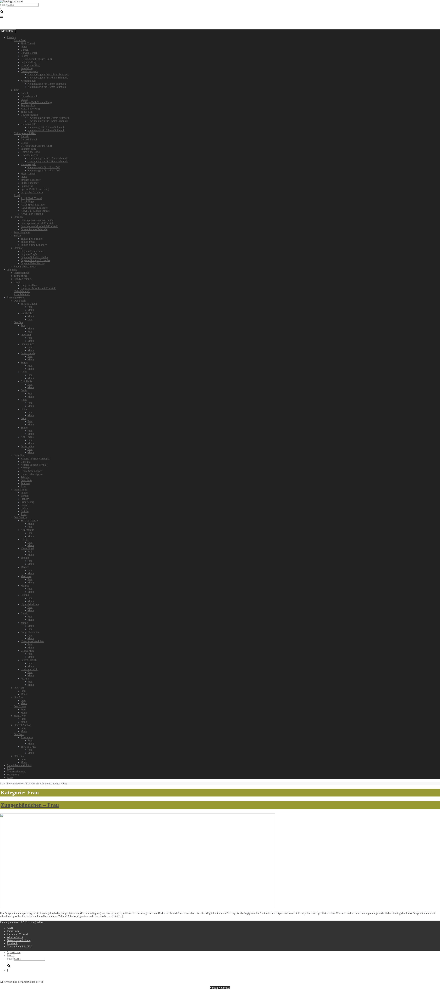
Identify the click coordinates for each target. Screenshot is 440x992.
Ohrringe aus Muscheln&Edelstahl (39, 226)
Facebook (12, 943)
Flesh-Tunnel (28, 43)
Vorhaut (25, 495)
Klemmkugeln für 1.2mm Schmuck (47, 83)
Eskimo (25, 594)
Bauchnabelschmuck (25, 266)
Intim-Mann (20, 489)
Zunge (24, 622)
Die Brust (19, 734)
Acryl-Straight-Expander (34, 207)
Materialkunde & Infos (19, 765)
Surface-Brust (28, 746)
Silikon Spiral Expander (34, 244)
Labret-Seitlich (29, 659)
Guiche (25, 511)
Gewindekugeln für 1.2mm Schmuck (48, 158)
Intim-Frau (19, 455)
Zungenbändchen (30, 632)
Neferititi (25, 467)
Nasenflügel (27, 548)
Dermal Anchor (22, 725)
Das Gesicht (20, 517)
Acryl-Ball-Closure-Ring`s (35, 210)
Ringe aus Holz (29, 285)
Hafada (25, 508)
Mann (31, 309)
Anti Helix (26, 381)
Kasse (10, 777)
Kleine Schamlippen (32, 474)
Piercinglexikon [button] (15, 297)
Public (24, 492)
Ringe (17, 282)
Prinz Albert (27, 501)
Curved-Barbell (29, 52)
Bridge (24, 539)
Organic (18, 247)
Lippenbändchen (30, 604)
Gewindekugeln (29, 71)
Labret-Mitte (27, 650)
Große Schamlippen (31, 470)
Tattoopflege (20, 275)
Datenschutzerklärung (19, 940)
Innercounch (27, 343)
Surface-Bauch (29, 303)
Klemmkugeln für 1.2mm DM (44, 167)
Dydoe (24, 505)
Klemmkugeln (28, 80)
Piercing (11, 37)
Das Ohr (18, 322)
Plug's (24, 46)
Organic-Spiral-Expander (34, 257)
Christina (25, 461)
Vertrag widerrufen (220, 987)
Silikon (17, 235)
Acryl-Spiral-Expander (33, 204)
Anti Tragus (27, 436)
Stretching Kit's (22, 232)
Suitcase (25, 483)
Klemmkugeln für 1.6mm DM (44, 170)
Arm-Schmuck (22, 294)
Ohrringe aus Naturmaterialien (37, 220)
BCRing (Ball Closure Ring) (36, 58)
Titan (16, 89)
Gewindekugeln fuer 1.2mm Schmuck (48, 74)
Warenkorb (13, 774)
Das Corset (20, 706)
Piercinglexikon (15, 783)
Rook (24, 399)
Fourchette (26, 480)
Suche (3, 4)
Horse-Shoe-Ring (30, 65)
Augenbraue (27, 529)
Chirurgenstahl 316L (25, 133)
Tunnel (24, 427)
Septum (25, 557)
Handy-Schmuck (23, 278)
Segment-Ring (28, 62)
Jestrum (25, 678)
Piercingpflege (21, 272)
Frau (30, 306)
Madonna (26, 576)
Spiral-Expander (29, 182)
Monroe (25, 585)
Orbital (24, 409)
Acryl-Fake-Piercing (32, 213)
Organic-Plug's (29, 254)
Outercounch (28, 353)
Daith (24, 390)
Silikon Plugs (28, 241)
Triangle (25, 477)
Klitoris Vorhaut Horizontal (35, 458)
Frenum (25, 498)
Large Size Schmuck (32, 192)
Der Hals (19, 755)
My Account (13, 952)
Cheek (24, 613)
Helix (24, 371)
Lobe (23, 418)
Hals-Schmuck (22, 291)
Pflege (10, 768)
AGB (10, 927)
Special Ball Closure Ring (35, 189)
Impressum (13, 931)
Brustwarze (27, 737)
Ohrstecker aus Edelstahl (34, 229)
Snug (23, 325)
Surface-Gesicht (29, 520)
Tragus (24, 362)
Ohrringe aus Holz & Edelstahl (37, 223)
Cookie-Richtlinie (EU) (19, 946)
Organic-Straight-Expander (35, 260)
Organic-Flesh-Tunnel (33, 251)
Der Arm (18, 697)
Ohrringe (19, 216)
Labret (24, 55)
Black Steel (20, 40)
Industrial (26, 334)
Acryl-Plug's (27, 201)
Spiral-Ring (27, 68)
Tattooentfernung (16, 771)
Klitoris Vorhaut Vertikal (34, 464)
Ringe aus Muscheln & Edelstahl (38, 288)
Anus (23, 486)
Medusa (25, 567)
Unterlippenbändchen (32, 641)
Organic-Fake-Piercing (33, 263)
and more (12, 269)
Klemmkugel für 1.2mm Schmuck (46, 127)
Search (10, 955)
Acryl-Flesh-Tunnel (31, 198)
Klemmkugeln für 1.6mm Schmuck (47, 86)
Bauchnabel (27, 313)
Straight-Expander (30, 179)
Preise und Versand (17, 934)
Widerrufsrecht (15, 937)
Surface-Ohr (27, 446)
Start (2, 783)
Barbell (25, 49)
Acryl (17, 195)
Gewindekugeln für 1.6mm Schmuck (48, 77)
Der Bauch (20, 300)
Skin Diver (20, 715)
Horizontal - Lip (29, 669)
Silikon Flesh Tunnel (32, 238)
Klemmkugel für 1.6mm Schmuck (46, 130)
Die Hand (19, 687)
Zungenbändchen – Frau (30, 805)
